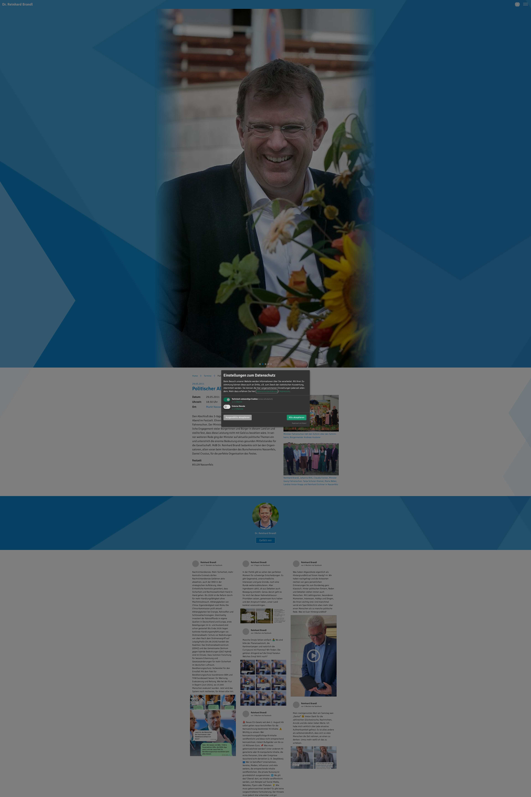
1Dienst (237, 401)
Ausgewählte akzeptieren (238, 417)
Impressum (284, 391)
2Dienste (237, 408)
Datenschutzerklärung (266, 391)
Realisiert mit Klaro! (299, 423)
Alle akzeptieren (296, 417)
